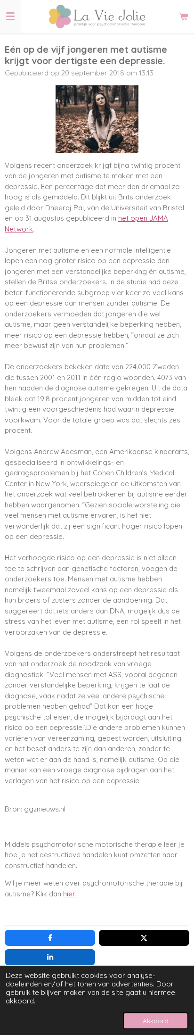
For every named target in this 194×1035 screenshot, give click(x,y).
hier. (69, 893)
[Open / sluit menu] (10, 16)
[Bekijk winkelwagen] (183, 16)
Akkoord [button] (156, 1021)
